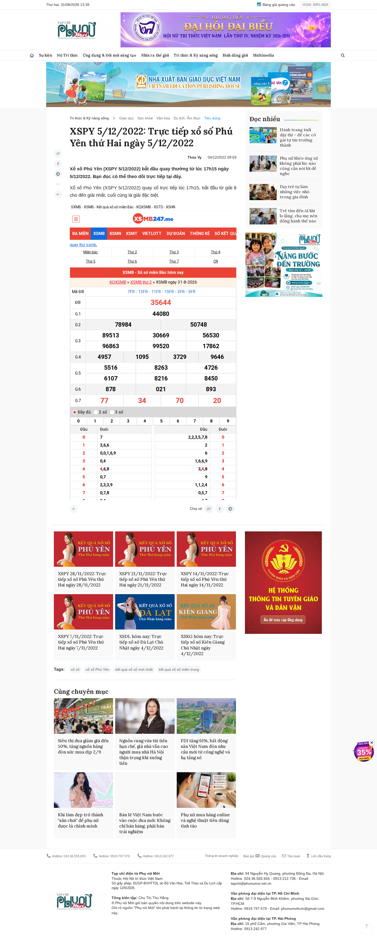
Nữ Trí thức (67, 55)
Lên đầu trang (321, 856)
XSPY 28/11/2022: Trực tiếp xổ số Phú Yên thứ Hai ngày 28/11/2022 (82, 579)
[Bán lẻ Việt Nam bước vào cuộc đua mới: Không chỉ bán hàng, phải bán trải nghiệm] (144, 790)
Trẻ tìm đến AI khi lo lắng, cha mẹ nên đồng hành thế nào (298, 215)
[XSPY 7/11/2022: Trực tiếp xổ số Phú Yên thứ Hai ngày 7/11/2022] (83, 612)
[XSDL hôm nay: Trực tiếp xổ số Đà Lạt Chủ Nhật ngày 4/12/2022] (144, 612)
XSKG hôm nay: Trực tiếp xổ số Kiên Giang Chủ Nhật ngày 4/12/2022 (202, 645)
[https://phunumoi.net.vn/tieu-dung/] (58, 194)
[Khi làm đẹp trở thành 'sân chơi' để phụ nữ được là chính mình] (83, 790)
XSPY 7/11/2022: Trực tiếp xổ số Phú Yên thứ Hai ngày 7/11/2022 (81, 642)
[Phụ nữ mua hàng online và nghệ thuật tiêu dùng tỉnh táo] (206, 790)
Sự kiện (45, 55)
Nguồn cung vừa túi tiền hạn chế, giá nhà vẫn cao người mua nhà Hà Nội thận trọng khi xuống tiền (143, 752)
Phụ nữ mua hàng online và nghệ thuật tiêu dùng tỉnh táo (205, 820)
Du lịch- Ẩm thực (187, 118)
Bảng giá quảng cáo (278, 5)
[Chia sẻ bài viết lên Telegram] (58, 174)
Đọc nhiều (265, 119)
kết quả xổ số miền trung (179, 669)
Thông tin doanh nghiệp (221, 856)
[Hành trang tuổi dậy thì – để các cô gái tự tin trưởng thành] (263, 135)
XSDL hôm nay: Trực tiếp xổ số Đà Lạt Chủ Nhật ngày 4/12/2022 (141, 642)
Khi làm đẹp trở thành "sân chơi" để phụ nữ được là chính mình (80, 820)
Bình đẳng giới (235, 55)
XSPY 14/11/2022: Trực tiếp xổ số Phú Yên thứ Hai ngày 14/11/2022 (205, 579)
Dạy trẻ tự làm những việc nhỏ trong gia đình (294, 191)
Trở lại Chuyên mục (74, 509)
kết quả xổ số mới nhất (134, 669)
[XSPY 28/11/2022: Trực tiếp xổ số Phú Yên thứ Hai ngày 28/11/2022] (83, 549)
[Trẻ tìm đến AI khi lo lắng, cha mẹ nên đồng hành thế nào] (263, 216)
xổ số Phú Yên (97, 669)
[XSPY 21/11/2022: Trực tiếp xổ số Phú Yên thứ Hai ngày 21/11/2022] (144, 549)
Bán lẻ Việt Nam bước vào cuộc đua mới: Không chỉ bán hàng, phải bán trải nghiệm (144, 823)
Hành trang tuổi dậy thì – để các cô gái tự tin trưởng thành (298, 137)
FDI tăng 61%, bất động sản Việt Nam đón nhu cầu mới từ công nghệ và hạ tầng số (205, 749)
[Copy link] (58, 153)
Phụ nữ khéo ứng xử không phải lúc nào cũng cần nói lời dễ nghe (299, 166)
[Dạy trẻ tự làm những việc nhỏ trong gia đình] (263, 192)
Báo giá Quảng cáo (259, 856)
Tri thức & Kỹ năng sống (196, 55)
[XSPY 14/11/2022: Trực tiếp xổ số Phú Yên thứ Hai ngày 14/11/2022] (206, 549)
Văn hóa (163, 118)
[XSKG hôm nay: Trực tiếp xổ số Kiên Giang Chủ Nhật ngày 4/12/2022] (206, 612)
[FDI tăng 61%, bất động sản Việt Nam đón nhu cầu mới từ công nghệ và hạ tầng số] (206, 716)
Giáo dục (126, 118)
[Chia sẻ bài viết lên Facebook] (58, 164)
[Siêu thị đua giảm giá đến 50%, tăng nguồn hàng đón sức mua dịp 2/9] (83, 716)
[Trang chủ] (31, 55)
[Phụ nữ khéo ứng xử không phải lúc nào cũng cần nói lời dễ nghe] (263, 164)
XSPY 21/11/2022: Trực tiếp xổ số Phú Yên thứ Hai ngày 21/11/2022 (143, 579)
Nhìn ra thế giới (155, 55)
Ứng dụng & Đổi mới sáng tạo (109, 55)
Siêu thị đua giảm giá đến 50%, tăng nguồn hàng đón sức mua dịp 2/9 (83, 746)
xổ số (75, 669)
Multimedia (263, 55)
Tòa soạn (293, 856)
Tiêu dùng (212, 118)
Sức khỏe (145, 118)
